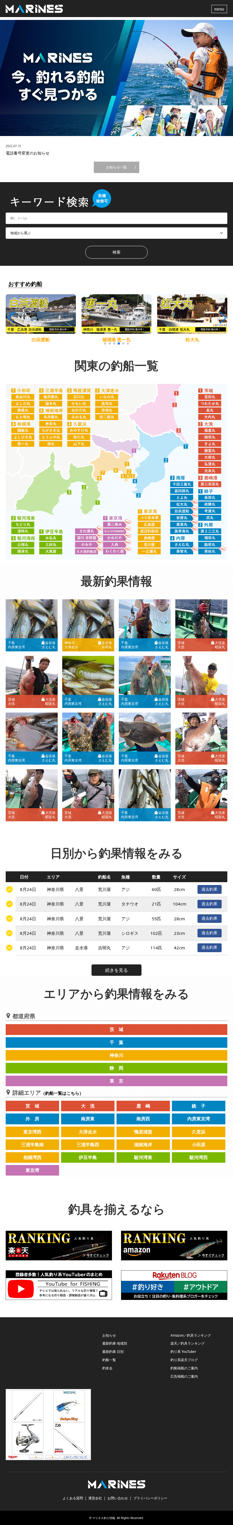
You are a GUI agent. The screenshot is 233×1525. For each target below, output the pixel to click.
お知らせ (109, 1335)
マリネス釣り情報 (103, 1518)
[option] (116, 78)
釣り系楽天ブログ (184, 1359)
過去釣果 (209, 889)
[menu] (219, 8)
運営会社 (95, 1498)
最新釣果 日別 (113, 1351)
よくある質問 (73, 1498)
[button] (222, 318)
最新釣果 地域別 (114, 1343)
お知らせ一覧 (116, 167)
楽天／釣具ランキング (187, 1343)
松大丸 (192, 339)
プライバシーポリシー (150, 1498)
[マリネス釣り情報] (34, 8)
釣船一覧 (109, 1359)
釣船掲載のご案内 (184, 1368)
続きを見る (116, 970)
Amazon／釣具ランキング (190, 1335)
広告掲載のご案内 (184, 1376)
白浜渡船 (41, 339)
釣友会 (107, 1368)
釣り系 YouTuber (183, 1351)
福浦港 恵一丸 (116, 339)
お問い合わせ (117, 1498)
